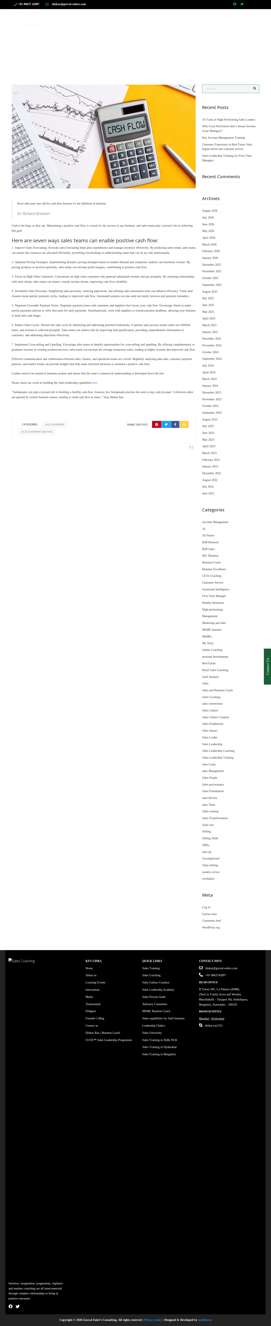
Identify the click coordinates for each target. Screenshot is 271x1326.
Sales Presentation (213, 791)
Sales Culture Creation (215, 717)
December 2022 (211, 473)
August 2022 (209, 480)
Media (89, 997)
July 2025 (208, 298)
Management (209, 616)
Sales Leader (209, 737)
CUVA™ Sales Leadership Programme (109, 1040)
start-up (206, 851)
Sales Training (118, 17)
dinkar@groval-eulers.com (69, 4)
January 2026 (210, 258)
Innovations (93, 989)
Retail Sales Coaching (215, 670)
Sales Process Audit (154, 997)
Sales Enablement (212, 723)
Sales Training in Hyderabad (159, 1047)
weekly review (211, 872)
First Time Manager (214, 596)
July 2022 (208, 486)
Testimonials (93, 1004)
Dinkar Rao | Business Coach (103, 1032)
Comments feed (211, 920)
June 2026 (208, 224)
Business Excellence (214, 569)
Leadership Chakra (153, 1025)
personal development (215, 656)
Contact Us (226, 17)
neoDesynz (205, 1320)
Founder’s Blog (95, 1018)
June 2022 (208, 493)
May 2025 (208, 311)
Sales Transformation (215, 818)
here (95, 382)
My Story (208, 643)
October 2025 (210, 278)
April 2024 (208, 372)
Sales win (208, 825)
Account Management (215, 522)
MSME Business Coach (156, 1011)
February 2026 (211, 251)
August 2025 (209, 291)
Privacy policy (153, 1320)
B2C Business (210, 555)
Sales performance (213, 784)
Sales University (152, 1032)
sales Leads (209, 764)
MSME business (211, 629)
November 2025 (211, 271)
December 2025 (211, 264)
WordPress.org (211, 927)
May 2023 (208, 439)
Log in (206, 907)
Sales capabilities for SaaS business (163, 1018)
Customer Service (212, 582)
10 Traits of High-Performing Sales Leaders (228, 119)
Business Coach (211, 562)
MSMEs (207, 636)
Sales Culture (210, 710)
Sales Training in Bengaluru (159, 1054)
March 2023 (209, 453)
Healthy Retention (213, 602)
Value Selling (210, 865)
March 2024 (209, 379)
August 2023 (209, 419)
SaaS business (210, 677)
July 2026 (208, 217)
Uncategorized (210, 858)
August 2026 (209, 210)
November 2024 (211, 345)
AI (203, 528)
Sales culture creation (192, 17)
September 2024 (212, 358)
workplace (208, 878)
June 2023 (208, 432)
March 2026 (209, 244)
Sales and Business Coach (217, 690)
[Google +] (184, 424)
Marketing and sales (214, 623)
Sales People (209, 777)
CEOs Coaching (211, 575)
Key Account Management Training (223, 137)
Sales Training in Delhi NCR (159, 1040)
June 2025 (208, 305)
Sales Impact (209, 730)
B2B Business (210, 542)
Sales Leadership (54, 424)
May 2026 (208, 231)
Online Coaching (212, 650)
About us (91, 975)
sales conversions (212, 703)
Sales (205, 683)
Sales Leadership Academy (158, 989)
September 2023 (212, 412)
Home (96, 17)
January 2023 (210, 466)
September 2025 (212, 284)
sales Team (208, 804)
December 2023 (211, 392)
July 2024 (208, 365)
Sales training (210, 811)
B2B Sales (208, 549)
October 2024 (210, 352)
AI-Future (208, 535)
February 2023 (211, 459)
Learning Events (95, 982)
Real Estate (209, 663)
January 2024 (210, 385)
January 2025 (210, 332)
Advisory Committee (154, 1004)
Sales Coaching (151, 17)
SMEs (205, 845)
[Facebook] (175, 424)
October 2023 (210, 406)
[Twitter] (166, 424)
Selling (206, 831)
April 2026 (208, 237)
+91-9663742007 (215, 975)
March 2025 (209, 325)
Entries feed (209, 914)
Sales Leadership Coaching (37, 431)
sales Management (213, 771)
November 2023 (211, 399)
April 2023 (208, 446)
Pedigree (91, 1011)
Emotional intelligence (215, 589)
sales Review (209, 798)
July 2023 (208, 426)
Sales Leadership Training (218, 757)
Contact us (92, 1025)
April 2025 (208, 318)
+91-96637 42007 (28, 4)
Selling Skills (210, 838)
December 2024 (211, 338)
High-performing (212, 609)
